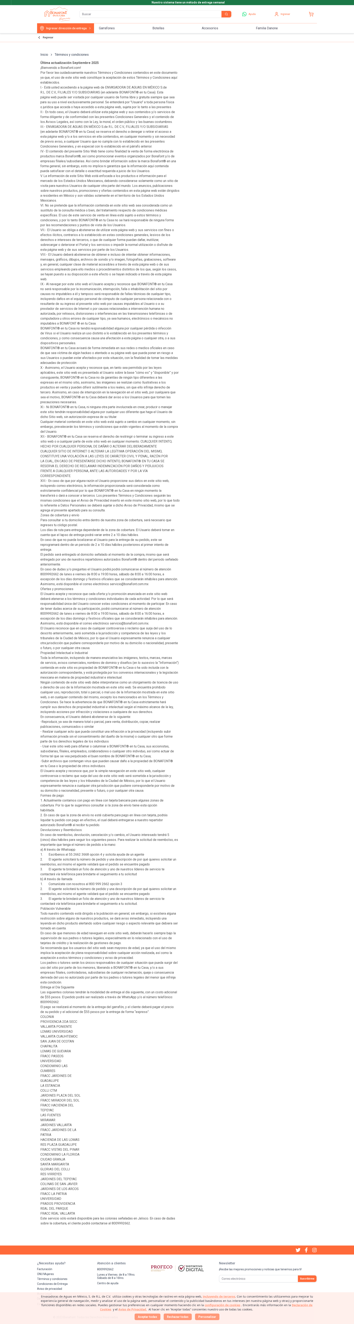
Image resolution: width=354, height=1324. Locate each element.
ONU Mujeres (45, 1274)
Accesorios (210, 28)
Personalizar (207, 1316)
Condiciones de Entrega (52, 1283)
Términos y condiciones (52, 1278)
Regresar (48, 37)
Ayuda (252, 14)
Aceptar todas (147, 1316)
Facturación (44, 1269)
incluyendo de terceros (219, 1296)
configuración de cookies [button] (222, 1305)
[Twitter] (298, 1250)
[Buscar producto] (226, 14)
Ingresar (285, 14)
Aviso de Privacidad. (132, 1309)
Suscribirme (307, 1278)
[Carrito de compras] (311, 14)
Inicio (44, 55)
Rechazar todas (177, 1316)
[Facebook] (306, 1250)
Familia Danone (267, 28)
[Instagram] (314, 1250)
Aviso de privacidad (49, 1288)
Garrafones (107, 28)
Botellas (158, 28)
